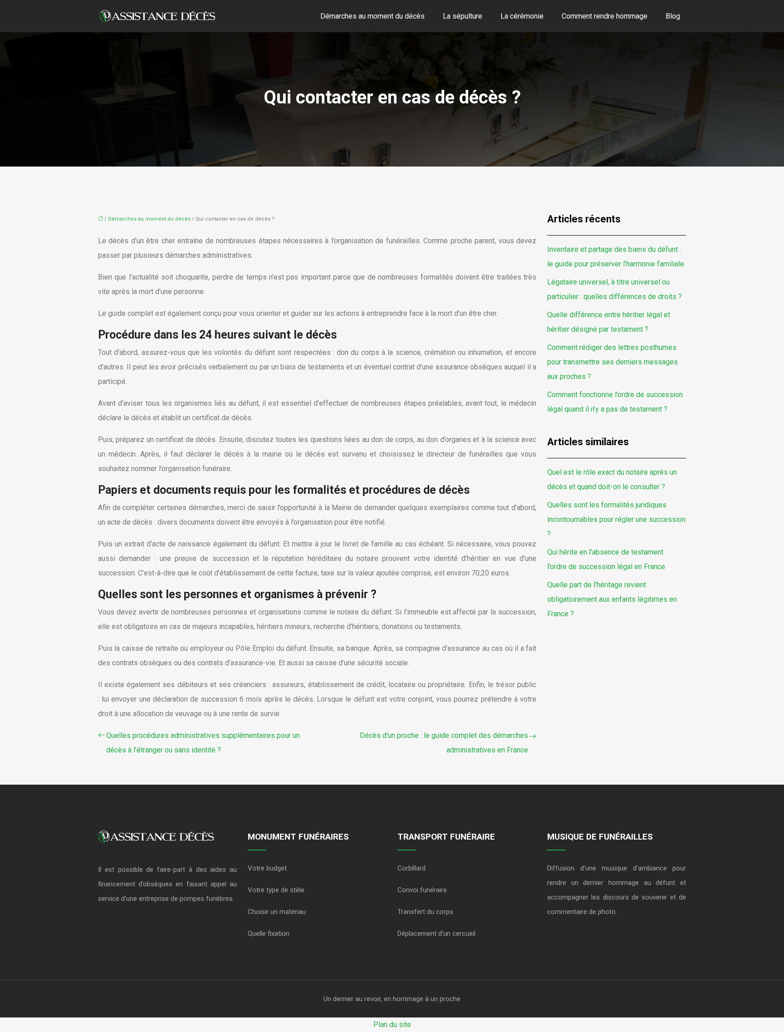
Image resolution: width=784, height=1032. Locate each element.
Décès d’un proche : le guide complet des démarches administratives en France (444, 742)
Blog (673, 16)
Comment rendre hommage (604, 16)
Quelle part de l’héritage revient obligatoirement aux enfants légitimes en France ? (612, 599)
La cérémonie (522, 16)
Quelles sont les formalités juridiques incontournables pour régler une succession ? (616, 519)
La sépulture (462, 16)
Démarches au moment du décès (372, 16)
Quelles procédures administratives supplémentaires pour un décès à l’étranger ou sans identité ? (203, 742)
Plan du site (392, 1024)
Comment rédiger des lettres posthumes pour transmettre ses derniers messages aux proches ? (612, 362)
